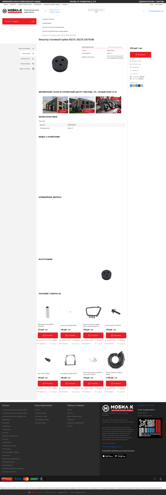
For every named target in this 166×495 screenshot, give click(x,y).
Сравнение (54, 340)
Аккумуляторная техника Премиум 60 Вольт (14, 413)
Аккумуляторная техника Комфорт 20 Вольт (14, 410)
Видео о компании (25, 68)
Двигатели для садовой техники (11, 458)
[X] (139, 85)
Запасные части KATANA (9, 471)
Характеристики (25, 58)
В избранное (42, 344)
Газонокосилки (6, 426)
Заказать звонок (54, 12)
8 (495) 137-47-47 (54, 10)
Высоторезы (6, 423)
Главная (5, 4)
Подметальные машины (9, 445)
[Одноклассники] (134, 85)
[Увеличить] (59, 64)
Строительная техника (8, 462)
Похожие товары (25, 63)
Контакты (64, 4)
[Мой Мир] (136, 85)
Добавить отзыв (136, 61)
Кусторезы (5, 432)
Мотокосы (5, 439)
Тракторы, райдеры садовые (10, 452)
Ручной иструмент (7, 465)
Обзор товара (26, 53)
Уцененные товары (40, 423)
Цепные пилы (6, 455)
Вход (151, 4)
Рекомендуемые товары (42, 419)
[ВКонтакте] (131, 85)
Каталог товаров (11, 21)
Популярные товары (40, 413)
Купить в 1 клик (43, 340)
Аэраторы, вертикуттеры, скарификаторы (14, 416)
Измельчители (6, 429)
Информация (37, 4)
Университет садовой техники (52, 4)
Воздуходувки (6, 419)
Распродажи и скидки (41, 416)
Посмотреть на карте (108, 443)
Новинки (37, 410)
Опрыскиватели (6, 442)
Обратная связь (36, 492)
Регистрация (159, 4)
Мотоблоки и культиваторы (10, 436)
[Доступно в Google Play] (120, 456)
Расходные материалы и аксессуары (13, 468)
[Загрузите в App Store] (108, 456)
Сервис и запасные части (25, 4)
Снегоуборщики (6, 449)
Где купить (13, 4)
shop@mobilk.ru (149, 410)
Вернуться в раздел (24, 48)
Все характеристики (115, 47)
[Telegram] (142, 85)
